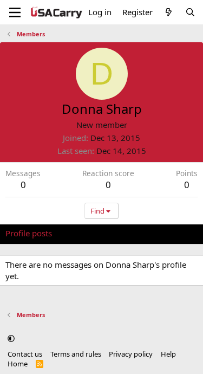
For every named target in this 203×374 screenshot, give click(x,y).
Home (18, 364)
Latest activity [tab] (88, 233)
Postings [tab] (140, 233)
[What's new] (168, 12)
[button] (11, 339)
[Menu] (15, 12)
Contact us (25, 354)
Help (168, 354)
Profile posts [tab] (28, 233)
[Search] (190, 12)
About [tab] (178, 233)
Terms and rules (75, 354)
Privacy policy (131, 354)
